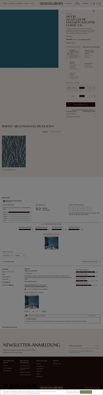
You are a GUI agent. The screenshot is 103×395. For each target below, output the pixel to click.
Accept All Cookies (86, 392)
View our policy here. (34, 393)
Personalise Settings (72, 392)
